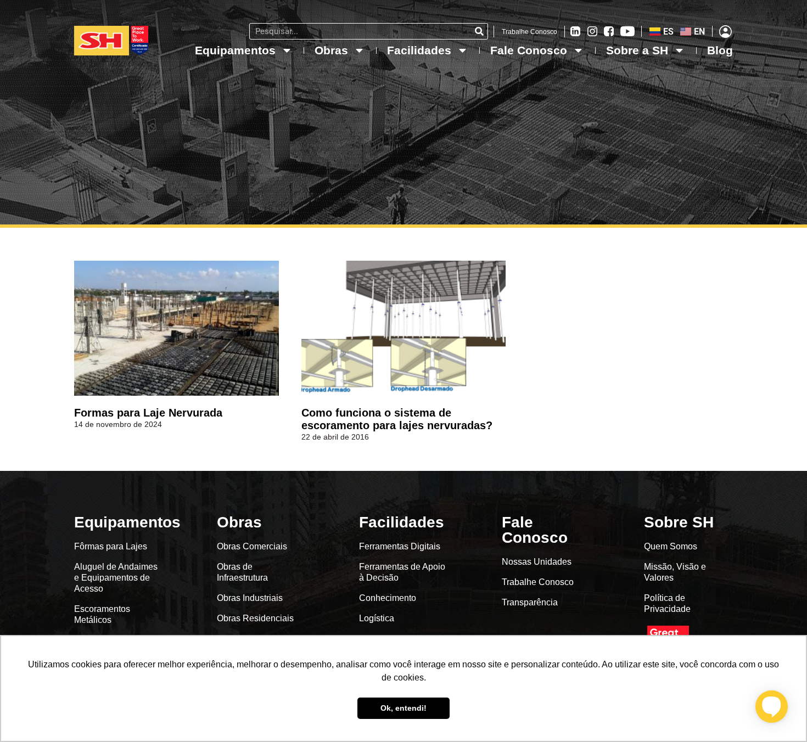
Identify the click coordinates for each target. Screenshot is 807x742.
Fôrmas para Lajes (110, 546)
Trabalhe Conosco (529, 32)
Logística (376, 618)
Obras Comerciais (252, 546)
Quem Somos (670, 546)
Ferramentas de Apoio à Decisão (402, 572)
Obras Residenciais (255, 618)
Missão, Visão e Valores (675, 572)
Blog (720, 50)
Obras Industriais (250, 598)
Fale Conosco (528, 50)
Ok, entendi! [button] (403, 708)
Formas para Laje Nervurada (148, 413)
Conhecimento (387, 598)
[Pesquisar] (479, 31)
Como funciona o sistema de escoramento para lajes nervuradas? (396, 419)
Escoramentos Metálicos (102, 614)
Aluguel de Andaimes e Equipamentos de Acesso (116, 577)
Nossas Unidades (536, 561)
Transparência (531, 602)
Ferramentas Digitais (399, 546)
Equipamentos (235, 50)
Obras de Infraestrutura (242, 572)
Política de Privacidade (667, 603)
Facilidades (419, 50)
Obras (331, 50)
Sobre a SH (637, 50)
